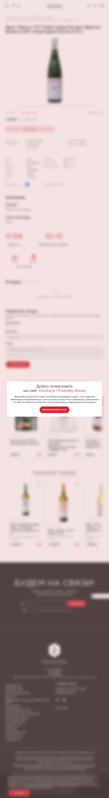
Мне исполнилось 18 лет (54, 410)
